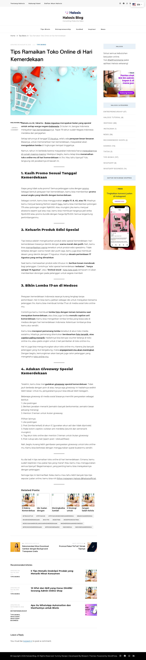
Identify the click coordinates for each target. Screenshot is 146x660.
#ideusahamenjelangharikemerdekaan (40, 523)
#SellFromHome (115, 60)
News (103, 29)
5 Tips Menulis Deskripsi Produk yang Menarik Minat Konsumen (52, 572)
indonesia (67, 527)
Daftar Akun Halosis (53, 3)
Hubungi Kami (35, 3)
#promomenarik (52, 527)
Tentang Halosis (17, 3)
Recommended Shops (114, 140)
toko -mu (41, 357)
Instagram (108, 129)
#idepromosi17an (71, 520)
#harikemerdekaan (31, 520)
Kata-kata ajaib (70, 270)
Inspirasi (92, 29)
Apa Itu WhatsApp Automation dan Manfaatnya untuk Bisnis (51, 606)
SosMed (79, 29)
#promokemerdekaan (32, 527)
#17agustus (28, 516)
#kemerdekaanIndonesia (72, 523)
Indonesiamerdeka (83, 527)
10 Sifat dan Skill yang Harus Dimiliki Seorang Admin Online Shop (51, 589)
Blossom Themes (88, 656)
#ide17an (56, 520)
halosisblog (14, 122)
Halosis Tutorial (112, 117)
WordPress (112, 656)
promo (85, 188)
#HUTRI (46, 520)
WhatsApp (15, 616)
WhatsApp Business (15, 619)
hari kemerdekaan (41, 130)
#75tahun (40, 516)
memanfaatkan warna (36, 247)
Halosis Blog (73, 18)
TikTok (106, 152)
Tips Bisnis (45, 29)
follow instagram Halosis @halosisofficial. (76, 478)
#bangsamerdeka (84, 516)
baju (60, 204)
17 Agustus (53, 139)
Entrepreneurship (63, 29)
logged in (27, 641)
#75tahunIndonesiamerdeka (61, 516)
